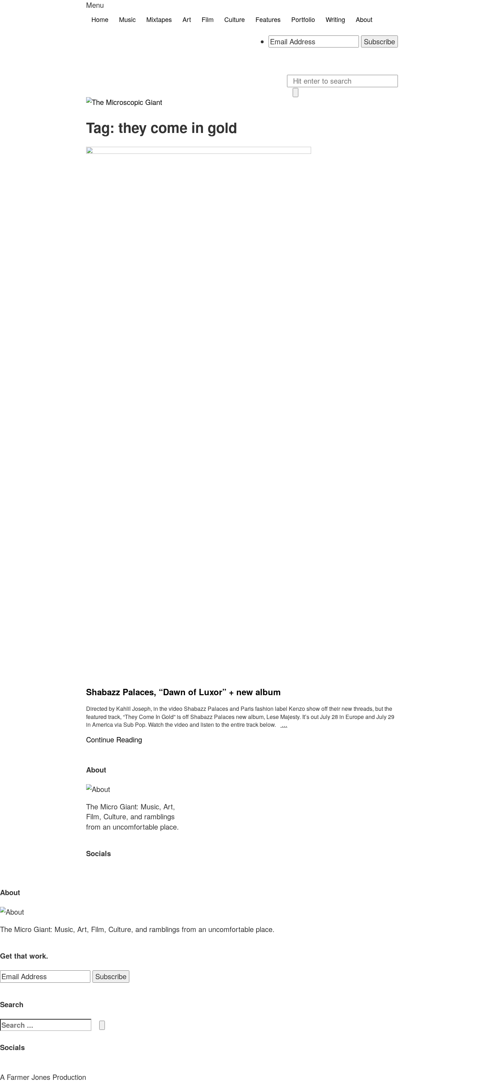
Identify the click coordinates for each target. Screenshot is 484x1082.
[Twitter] (271, 59)
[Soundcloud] (277, 59)
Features (268, 19)
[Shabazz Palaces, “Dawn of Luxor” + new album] (242, 413)
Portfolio (303, 19)
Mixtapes (159, 19)
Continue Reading (114, 739)
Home (99, 19)
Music (127, 19)
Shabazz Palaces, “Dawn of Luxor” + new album (183, 692)
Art (186, 19)
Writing (335, 19)
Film (208, 19)
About (364, 19)
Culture (234, 19)
